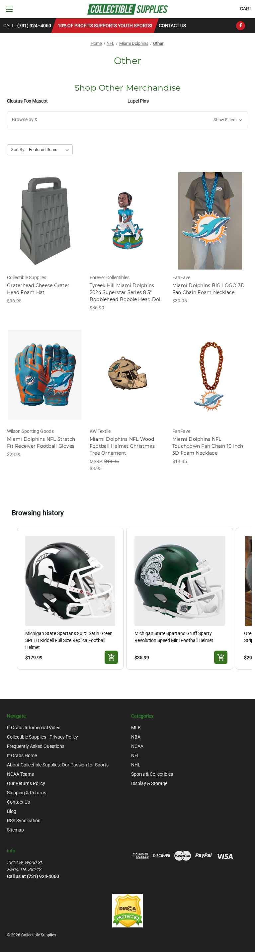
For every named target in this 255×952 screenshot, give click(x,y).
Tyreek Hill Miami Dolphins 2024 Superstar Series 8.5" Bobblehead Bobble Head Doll (126, 292)
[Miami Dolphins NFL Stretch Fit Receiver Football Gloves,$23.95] (45, 375)
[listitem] (70, 599)
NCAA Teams (20, 774)
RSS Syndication (24, 820)
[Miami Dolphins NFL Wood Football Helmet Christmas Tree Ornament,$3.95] (127, 375)
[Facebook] (240, 25)
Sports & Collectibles (152, 774)
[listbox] (50, 150)
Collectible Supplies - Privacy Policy (42, 737)
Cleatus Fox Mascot (27, 101)
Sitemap (15, 830)
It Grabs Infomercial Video (33, 727)
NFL (135, 755)
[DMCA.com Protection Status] (127, 910)
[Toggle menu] (9, 9)
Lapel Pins (138, 101)
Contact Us (172, 25)
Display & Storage (149, 783)
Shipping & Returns (26, 792)
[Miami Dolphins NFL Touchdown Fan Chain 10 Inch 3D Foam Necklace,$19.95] (210, 375)
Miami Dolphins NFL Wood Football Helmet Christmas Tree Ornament (122, 446)
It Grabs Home (22, 755)
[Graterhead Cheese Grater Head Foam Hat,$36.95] (45, 221)
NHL (135, 764)
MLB (136, 727)
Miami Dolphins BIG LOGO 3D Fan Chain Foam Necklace (208, 288)
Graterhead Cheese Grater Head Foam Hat (38, 288)
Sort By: (18, 149)
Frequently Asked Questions (35, 746)
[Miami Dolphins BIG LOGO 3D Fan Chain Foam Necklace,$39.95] (210, 221)
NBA (135, 737)
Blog (11, 811)
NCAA (137, 746)
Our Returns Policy (26, 783)
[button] (127, 119)
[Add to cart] (111, 657)
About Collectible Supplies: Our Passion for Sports (58, 764)
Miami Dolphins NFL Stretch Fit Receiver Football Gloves (41, 442)
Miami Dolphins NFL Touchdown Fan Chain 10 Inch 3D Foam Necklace (207, 446)
